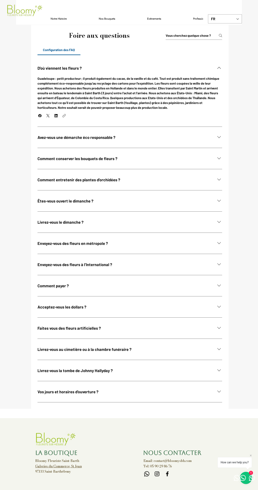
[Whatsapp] (147, 474)
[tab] (58, 50)
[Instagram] (157, 474)
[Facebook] (167, 474)
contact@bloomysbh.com (173, 460)
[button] (39, 115)
